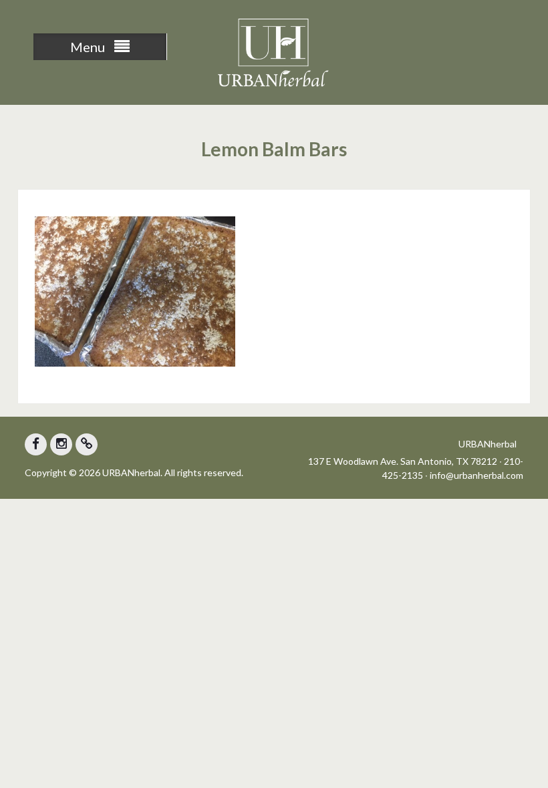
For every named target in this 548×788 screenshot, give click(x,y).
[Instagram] (61, 444)
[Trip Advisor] (87, 444)
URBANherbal (487, 443)
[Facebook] (36, 444)
